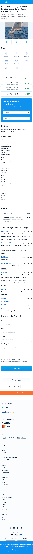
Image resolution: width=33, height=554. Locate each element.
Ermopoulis (4, 294)
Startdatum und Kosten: (8, 116)
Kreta (2, 308)
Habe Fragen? (5, 344)
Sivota (3, 239)
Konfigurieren (15, 550)
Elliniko (29, 245)
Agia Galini (13, 311)
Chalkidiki (4, 272)
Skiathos (19, 266)
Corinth (8, 248)
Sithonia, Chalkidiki (6, 280)
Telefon (3, 336)
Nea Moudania (12, 275)
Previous (2, 86)
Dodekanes (4, 257)
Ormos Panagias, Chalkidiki (21, 283)
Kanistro (25, 280)
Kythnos (25, 250)
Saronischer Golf (6, 243)
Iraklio (7, 311)
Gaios (18, 239)
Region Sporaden (6, 263)
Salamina (8, 250)
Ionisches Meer (5, 231)
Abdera (3, 283)
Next (31, 86)
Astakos (3, 298)
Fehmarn (12, 291)
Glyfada (26, 248)
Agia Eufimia (27, 236)
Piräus (3, 245)
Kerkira (14, 236)
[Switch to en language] (15, 535)
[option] (16, 30)
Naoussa (19, 250)
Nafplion (17, 245)
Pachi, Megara (5, 305)
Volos (2, 266)
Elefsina (13, 248)
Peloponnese (24, 239)
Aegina (3, 250)
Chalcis (3, 248)
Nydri (7, 239)
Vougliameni (19, 248)
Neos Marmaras (9, 277)
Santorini (18, 291)
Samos (24, 266)
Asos (14, 239)
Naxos (3, 291)
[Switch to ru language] (18, 535)
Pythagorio (4, 268)
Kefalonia (3, 236)
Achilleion (13, 266)
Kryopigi (3, 285)
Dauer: (4, 109)
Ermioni (3, 253)
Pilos (10, 239)
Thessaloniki (25, 275)
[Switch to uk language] (21, 535)
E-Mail (2, 328)
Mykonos (23, 291)
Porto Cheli (23, 245)
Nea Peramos (9, 283)
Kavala (19, 275)
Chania (3, 311)
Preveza (9, 236)
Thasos (20, 280)
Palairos (14, 234)
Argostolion (4, 234)
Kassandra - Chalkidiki (20, 277)
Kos (7, 259)
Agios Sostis (5, 301)
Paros (7, 291)
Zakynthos (20, 236)
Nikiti (2, 277)
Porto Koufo (4, 275)
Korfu (9, 234)
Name (2, 321)
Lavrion (8, 245)
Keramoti (14, 280)
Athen (12, 245)
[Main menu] (30, 2)
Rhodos (3, 259)
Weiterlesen (26, 546)
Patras (19, 234)
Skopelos (7, 266)
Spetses (14, 250)
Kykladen (4, 289)
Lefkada (24, 234)
